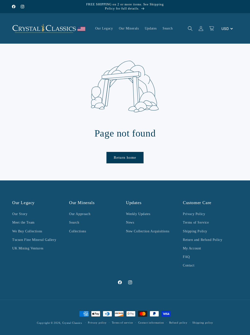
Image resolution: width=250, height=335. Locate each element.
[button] (190, 28)
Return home (125, 157)
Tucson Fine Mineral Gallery (34, 240)
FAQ (186, 257)
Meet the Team (23, 222)
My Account (192, 248)
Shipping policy (202, 322)
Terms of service (122, 322)
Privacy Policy (194, 214)
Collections (77, 231)
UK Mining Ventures (27, 248)
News (130, 222)
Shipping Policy (195, 231)
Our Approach (79, 214)
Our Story (19, 214)
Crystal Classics (72, 322)
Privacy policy (97, 322)
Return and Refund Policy (202, 240)
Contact (188, 265)
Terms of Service (196, 222)
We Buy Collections (27, 231)
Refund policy (178, 322)
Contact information (151, 322)
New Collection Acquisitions (147, 231)
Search (74, 222)
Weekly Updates (138, 214)
